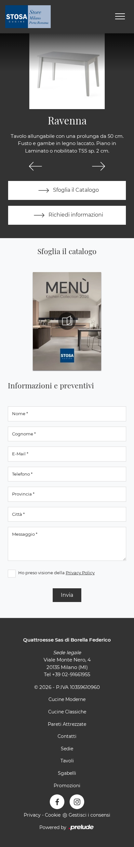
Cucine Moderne (67, 699)
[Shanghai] (98, 166)
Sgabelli (67, 773)
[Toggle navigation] (120, 16)
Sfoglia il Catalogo (75, 190)
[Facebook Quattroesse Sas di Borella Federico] (57, 801)
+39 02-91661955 (71, 674)
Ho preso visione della (56, 572)
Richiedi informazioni (75, 215)
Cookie (52, 815)
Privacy (32, 815)
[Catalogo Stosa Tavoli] (67, 321)
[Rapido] (35, 166)
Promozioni (67, 786)
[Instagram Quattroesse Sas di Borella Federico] (77, 801)
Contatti (67, 736)
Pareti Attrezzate (67, 724)
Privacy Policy (80, 572)
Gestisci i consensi (89, 815)
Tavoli (67, 761)
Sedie (67, 749)
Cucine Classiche (67, 712)
